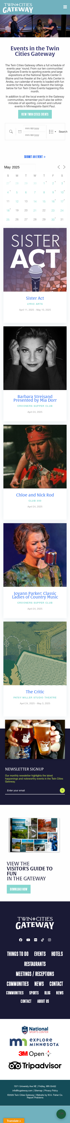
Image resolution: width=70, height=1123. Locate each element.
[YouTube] (28, 940)
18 (8, 210)
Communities (18, 983)
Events (40, 953)
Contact (56, 983)
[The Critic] (35, 653)
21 (35, 210)
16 (53, 201)
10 (62, 192)
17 (62, 201)
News (39, 983)
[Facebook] (20, 940)
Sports (34, 992)
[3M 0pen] (35, 1053)
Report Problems (35, 1097)
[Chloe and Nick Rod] (35, 456)
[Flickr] (35, 940)
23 (53, 210)
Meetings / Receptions (35, 974)
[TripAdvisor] (35, 1065)
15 (44, 201)
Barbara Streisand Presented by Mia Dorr (35, 398)
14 (35, 201)
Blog (47, 992)
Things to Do (18, 953)
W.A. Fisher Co (55, 1095)
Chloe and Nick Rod (35, 495)
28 (17, 183)
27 (8, 183)
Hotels (57, 953)
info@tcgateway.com (22, 1090)
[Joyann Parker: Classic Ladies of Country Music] (35, 554)
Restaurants (35, 964)
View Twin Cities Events (35, 114)
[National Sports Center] (35, 1030)
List (51, 132)
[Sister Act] (35, 259)
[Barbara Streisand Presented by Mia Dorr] (35, 358)
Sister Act (35, 298)
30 (35, 183)
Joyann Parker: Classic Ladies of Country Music (35, 595)
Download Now (18, 889)
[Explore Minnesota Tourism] (35, 1041)
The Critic (35, 691)
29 (26, 183)
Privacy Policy (51, 1090)
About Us (43, 1001)
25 (8, 219)
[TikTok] (42, 940)
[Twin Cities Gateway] (18, 8)
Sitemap (38, 1090)
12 (17, 201)
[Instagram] (49, 940)
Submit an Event (33, 156)
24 (62, 210)
